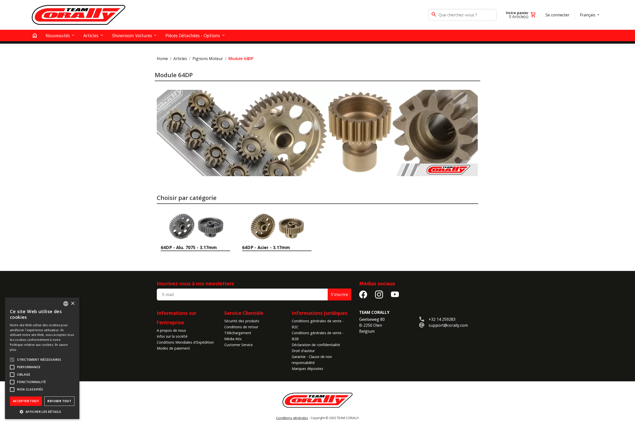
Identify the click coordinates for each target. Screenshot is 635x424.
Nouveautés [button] (58, 35)
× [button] (72, 303)
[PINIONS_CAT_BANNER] (317, 133)
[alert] (42, 358)
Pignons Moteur (207, 58)
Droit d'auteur (303, 350)
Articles (180, 58)
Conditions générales (292, 418)
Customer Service (238, 344)
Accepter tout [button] (26, 401)
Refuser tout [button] (59, 401)
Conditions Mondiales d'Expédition (185, 342)
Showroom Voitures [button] (132, 35)
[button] (42, 411)
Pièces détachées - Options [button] (192, 35)
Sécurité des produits (241, 321)
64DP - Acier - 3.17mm (266, 247)
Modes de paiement (173, 348)
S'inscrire (339, 294)
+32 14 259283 (442, 319)
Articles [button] (90, 35)
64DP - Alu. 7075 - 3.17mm (189, 247)
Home (162, 58)
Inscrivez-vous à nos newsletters (195, 283)
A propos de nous (171, 330)
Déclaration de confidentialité (316, 344)
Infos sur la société (172, 336)
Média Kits (233, 338)
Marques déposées (307, 368)
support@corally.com (448, 325)
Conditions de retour (241, 327)
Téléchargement (237, 332)
